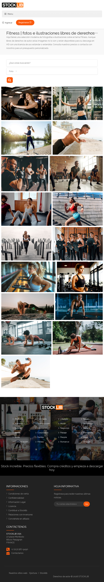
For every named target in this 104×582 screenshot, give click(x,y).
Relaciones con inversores (20, 514)
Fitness (41, 442)
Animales (19, 423)
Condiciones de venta (18, 494)
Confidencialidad (16, 498)
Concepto (42, 419)
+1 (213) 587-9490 (19, 549)
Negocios (64, 428)
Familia (41, 437)
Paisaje (63, 433)
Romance (64, 442)
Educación (42, 428)
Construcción (44, 423)
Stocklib (43, 573)
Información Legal (16, 502)
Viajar (85, 437)
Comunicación (21, 442)
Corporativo (43, 433)
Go (86, 504)
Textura (86, 428)
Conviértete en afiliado (18, 519)
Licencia (12, 506)
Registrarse (24, 22)
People (63, 437)
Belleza (18, 428)
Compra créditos (59, 466)
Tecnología (88, 423)
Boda (17, 437)
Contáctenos (17, 553)
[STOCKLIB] (12, 5)
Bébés (17, 433)
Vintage (86, 442)
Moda (63, 423)
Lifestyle (64, 419)
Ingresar (8, 23)
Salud (85, 419)
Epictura (33, 573)
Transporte (88, 433)
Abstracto (19, 419)
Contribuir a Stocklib (17, 510)
